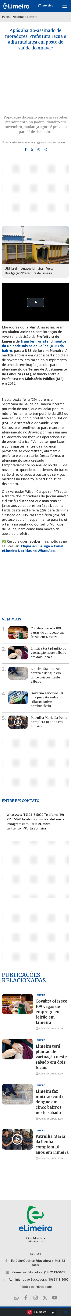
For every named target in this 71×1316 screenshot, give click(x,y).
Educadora (40, 1312)
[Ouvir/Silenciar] (65, 1312)
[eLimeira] (35, 1218)
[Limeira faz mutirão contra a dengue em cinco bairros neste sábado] (18, 673)
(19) (54, 1272)
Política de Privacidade (36, 1287)
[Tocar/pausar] (60, 1312)
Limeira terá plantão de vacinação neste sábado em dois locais (48, 652)
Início (6, 17)
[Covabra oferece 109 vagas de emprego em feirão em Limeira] (18, 632)
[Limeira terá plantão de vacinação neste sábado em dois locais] (18, 652)
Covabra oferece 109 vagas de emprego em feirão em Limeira (47, 632)
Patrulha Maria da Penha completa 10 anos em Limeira (49, 722)
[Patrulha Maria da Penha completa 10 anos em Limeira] (18, 722)
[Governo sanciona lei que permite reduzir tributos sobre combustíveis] (18, 697)
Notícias (18, 17)
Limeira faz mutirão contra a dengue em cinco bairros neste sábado (52, 1102)
